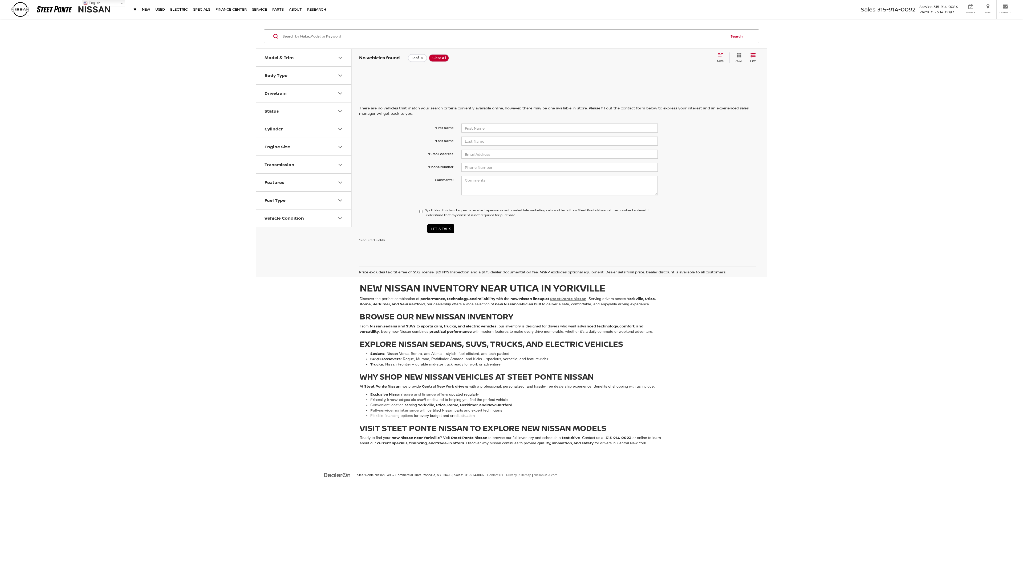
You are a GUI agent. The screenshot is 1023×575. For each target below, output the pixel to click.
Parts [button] (278, 9)
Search (736, 36)
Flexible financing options (391, 415)
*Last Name (444, 140)
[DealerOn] (337, 475)
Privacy (511, 475)
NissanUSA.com (545, 475)
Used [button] (160, 9)
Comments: (444, 180)
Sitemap (525, 475)
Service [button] (259, 9)
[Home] (135, 9)
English (94, 3)
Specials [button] (201, 9)
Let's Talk (441, 228)
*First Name (444, 127)
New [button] (146, 9)
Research (316, 9)
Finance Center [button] (231, 9)
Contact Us (495, 475)
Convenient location (387, 405)
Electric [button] (179, 9)
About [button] (295, 9)
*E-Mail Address (440, 153)
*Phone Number (440, 167)
